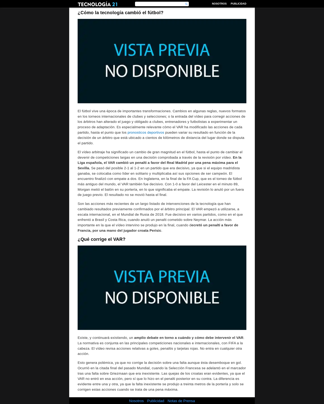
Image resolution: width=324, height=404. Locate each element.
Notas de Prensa (181, 401)
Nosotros (219, 3)
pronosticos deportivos (146, 132)
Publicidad (238, 3)
